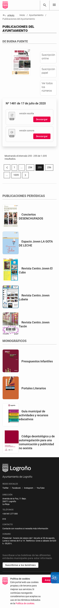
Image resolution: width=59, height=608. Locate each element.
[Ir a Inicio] (5, 5)
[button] (22, 167)
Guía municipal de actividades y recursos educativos (33, 415)
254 (31, 168)
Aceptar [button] (49, 580)
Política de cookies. (25, 603)
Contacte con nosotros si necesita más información (25, 528)
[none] (54, 5)
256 (50, 168)
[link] (44, 5)
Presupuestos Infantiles (37, 361)
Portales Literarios (33, 388)
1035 (17, 176)
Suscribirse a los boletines (20, 565)
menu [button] (54, 5)
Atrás (8, 15)
